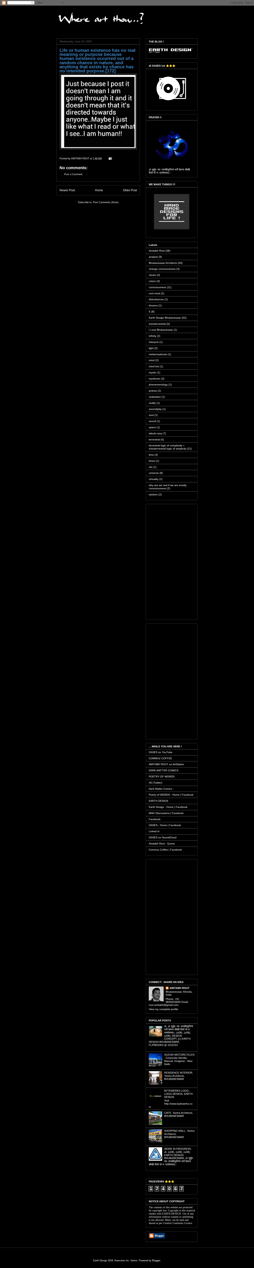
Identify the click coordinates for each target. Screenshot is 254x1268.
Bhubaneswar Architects (163, 262)
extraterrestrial (157, 323)
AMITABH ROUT (179, 988)
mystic (152, 372)
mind (152, 360)
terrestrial (154, 439)
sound (152, 421)
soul (151, 415)
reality (152, 402)
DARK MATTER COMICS (163, 770)
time (151, 454)
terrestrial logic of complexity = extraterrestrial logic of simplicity (167, 447)
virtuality (153, 479)
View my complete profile (163, 1009)
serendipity (155, 409)
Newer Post (67, 190)
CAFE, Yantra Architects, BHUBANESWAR (178, 1114)
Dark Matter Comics (160, 788)
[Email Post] (110, 158)
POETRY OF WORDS (161, 776)
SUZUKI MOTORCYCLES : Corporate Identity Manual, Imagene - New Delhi (179, 1059)
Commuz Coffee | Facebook (165, 849)
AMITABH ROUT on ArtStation (166, 764)
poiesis (153, 390)
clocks (152, 275)
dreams (153, 305)
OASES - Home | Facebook (165, 825)
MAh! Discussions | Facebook (166, 813)
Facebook (154, 819)
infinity (152, 335)
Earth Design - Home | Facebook (168, 806)
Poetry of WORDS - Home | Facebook (171, 794)
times (152, 460)
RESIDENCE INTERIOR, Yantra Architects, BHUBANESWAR (178, 1075)
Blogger (156, 1260)
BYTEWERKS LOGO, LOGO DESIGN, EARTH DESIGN (178, 1093)
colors (152, 281)
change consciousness (162, 268)
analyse (153, 256)
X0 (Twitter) (155, 782)
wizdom (153, 494)
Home (99, 190)
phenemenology (158, 384)
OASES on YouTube (160, 752)
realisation (155, 396)
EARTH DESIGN (158, 800)
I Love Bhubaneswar (161, 329)
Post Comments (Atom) (105, 202)
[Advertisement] (171, 561)
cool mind (154, 293)
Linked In (154, 831)
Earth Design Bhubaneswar (165, 317)
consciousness (157, 287)
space (152, 427)
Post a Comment (73, 174)
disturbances (156, 299)
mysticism (154, 378)
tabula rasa (155, 433)
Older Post (130, 190)
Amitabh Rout (157, 250)
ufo (150, 466)
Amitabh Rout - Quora (162, 843)
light (151, 348)
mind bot (154, 366)
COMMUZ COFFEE (160, 758)
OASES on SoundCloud (162, 837)
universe (154, 472)
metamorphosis (158, 354)
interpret (154, 342)
